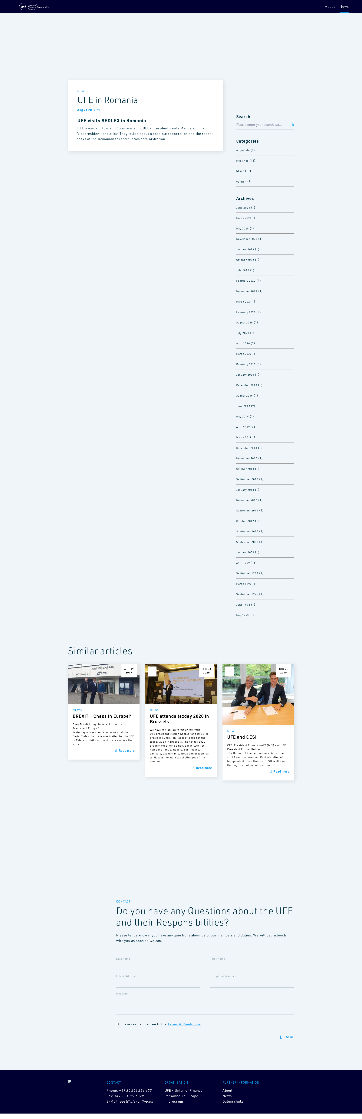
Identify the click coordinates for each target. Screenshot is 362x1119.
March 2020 (244, 353)
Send (289, 1037)
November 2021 (247, 291)
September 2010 (247, 531)
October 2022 (245, 259)
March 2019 (244, 437)
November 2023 (247, 239)
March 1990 (244, 583)
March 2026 (244, 218)
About (330, 6)
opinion (241, 181)
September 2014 (247, 510)
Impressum (174, 1101)
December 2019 (246, 385)
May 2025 (242, 228)
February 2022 (246, 280)
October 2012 (245, 521)
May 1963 (242, 615)
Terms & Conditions (184, 1024)
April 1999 (243, 563)
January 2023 (245, 249)
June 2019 (243, 406)
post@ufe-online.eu (136, 1101)
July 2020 (242, 333)
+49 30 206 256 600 (135, 1090)
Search (243, 116)
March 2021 (244, 301)
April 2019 (243, 427)
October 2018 (245, 469)
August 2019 (244, 395)
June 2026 (243, 207)
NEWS (240, 171)
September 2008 (247, 542)
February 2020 (246, 364)
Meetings (242, 160)
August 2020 (244, 322)
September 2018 (247, 479)
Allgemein (243, 150)
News (344, 6)
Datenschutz (232, 1101)
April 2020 (243, 343)
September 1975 (247, 594)
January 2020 (245, 374)
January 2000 (245, 552)
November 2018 (247, 458)
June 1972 (243, 604)
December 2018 (246, 448)
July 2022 (242, 270)
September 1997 (247, 573)
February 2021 (246, 312)
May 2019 (242, 416)
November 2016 (247, 500)
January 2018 (245, 489)
